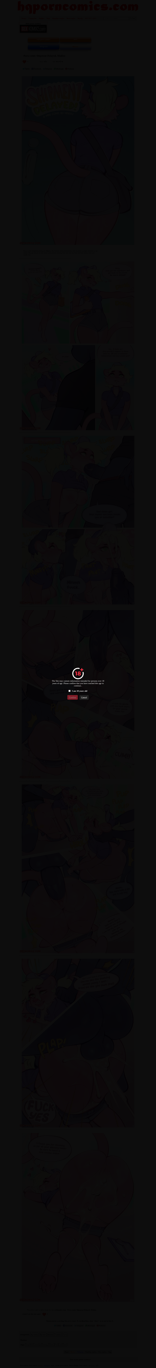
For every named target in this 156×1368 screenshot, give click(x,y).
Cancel (84, 697)
